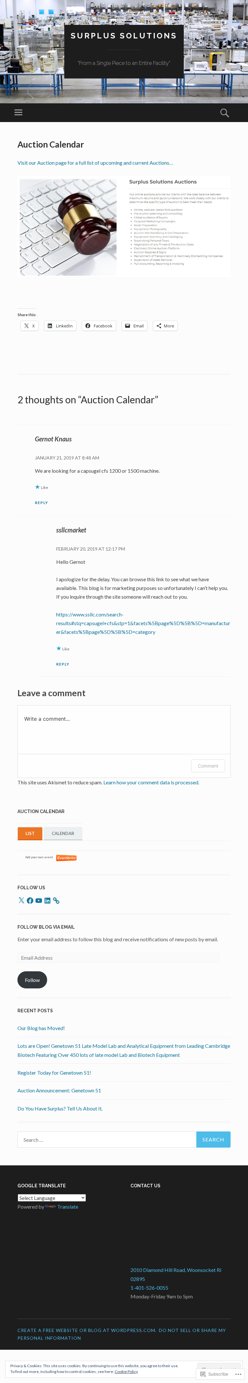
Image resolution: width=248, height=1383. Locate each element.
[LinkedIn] (47, 900)
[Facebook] (30, 900)
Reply (41, 502)
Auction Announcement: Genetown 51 (59, 1090)
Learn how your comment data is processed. (151, 782)
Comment (208, 766)
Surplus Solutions (124, 35)
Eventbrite (67, 858)
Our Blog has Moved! (41, 1028)
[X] (21, 900)
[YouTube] (39, 900)
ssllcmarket (71, 530)
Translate (67, 1206)
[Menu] (18, 112)
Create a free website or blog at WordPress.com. (87, 1330)
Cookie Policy (126, 1371)
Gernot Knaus (53, 439)
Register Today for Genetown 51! (54, 1072)
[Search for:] (124, 1139)
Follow (32, 980)
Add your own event (36, 857)
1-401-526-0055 (149, 1288)
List (30, 833)
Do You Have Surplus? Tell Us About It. (60, 1108)
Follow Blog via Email (46, 927)
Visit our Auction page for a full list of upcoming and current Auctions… (95, 163)
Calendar (63, 833)
